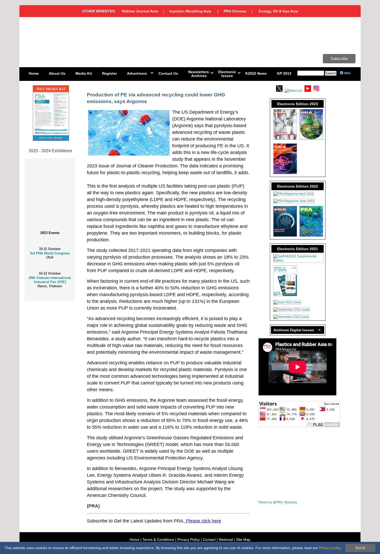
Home (134, 539)
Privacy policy (330, 548)
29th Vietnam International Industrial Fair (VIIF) (50, 276)
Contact (209, 539)
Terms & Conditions (158, 539)
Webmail (226, 539)
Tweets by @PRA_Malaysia (277, 502)
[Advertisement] (297, 464)
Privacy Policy (188, 539)
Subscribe (339, 58)
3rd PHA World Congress (50, 249)
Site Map (243, 539)
